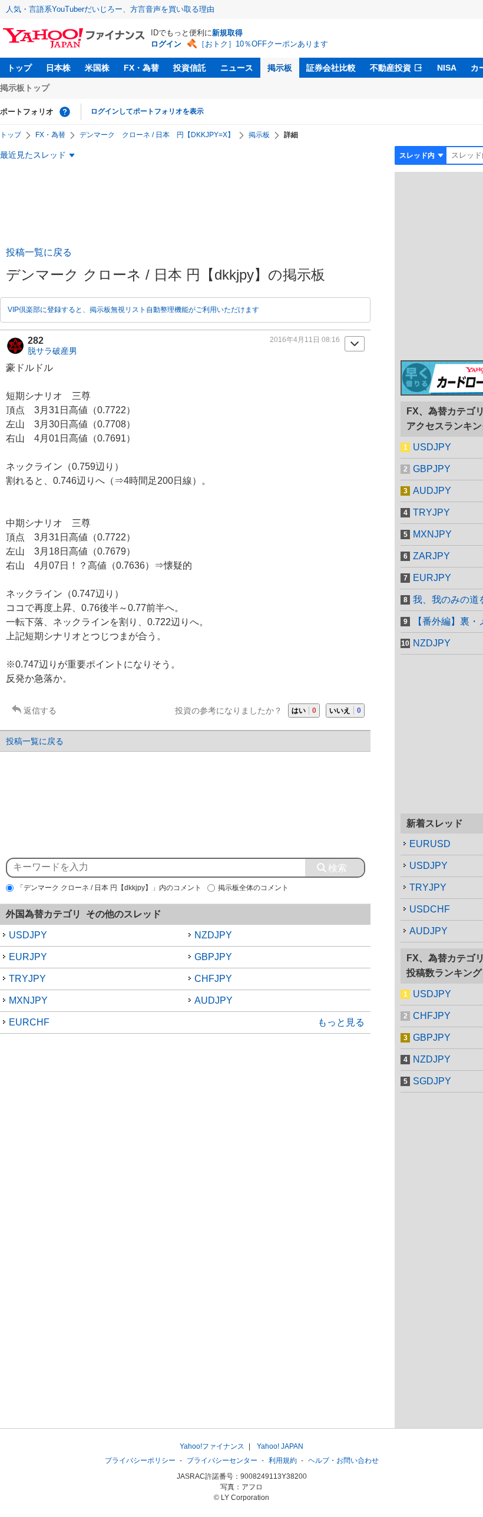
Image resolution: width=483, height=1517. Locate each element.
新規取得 (227, 32)
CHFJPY (213, 979)
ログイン (166, 43)
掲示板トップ (24, 87)
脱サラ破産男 (52, 351)
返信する (40, 710)
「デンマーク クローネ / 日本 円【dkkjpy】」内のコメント (108, 888)
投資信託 (189, 67)
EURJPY (28, 957)
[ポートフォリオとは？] (64, 111)
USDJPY (28, 935)
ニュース (236, 67)
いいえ (345, 710)
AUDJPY (213, 1000)
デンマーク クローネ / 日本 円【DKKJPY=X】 (157, 135)
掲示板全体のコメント (253, 888)
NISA (446, 67)
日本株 (58, 67)
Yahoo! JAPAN (280, 1446)
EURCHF (29, 1022)
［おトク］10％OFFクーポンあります (262, 43)
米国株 (97, 67)
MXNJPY (28, 1000)
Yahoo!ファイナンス (212, 1446)
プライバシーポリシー (140, 1460)
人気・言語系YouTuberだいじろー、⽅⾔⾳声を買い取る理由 (110, 9)
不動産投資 (390, 67)
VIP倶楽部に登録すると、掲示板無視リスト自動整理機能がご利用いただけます (133, 310)
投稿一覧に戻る (39, 252)
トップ (19, 67)
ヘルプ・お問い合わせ (343, 1460)
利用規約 (283, 1460)
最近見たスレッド (33, 155)
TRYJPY (27, 979)
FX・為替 (141, 67)
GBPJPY (213, 957)
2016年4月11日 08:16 (305, 340)
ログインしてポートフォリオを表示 (147, 111)
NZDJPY (213, 935)
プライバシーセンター (222, 1460)
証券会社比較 (331, 67)
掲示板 (279, 67)
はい (304, 710)
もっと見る (341, 1022)
